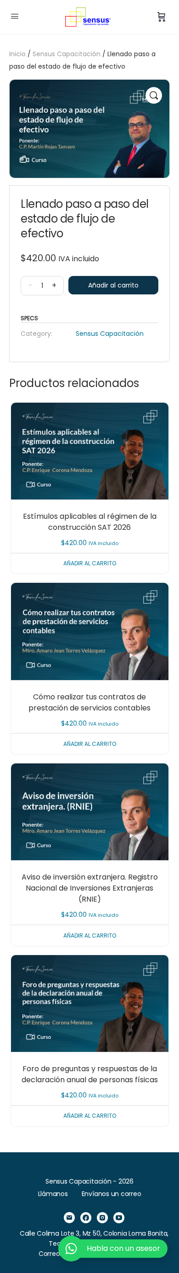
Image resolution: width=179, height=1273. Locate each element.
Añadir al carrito (113, 285)
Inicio (17, 54)
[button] (153, 95)
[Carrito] (162, 17)
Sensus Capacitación (67, 54)
